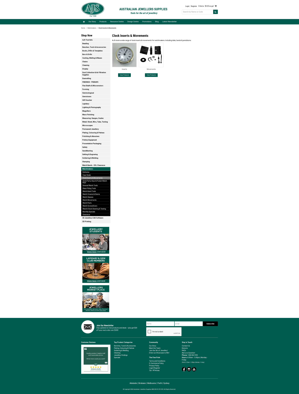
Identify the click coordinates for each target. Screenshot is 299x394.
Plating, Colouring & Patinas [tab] (93, 133)
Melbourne (151, 383)
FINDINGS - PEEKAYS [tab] (90, 82)
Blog (157, 22)
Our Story (92, 22)
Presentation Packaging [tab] (91, 143)
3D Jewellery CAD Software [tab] (92, 218)
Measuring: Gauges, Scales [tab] (93, 118)
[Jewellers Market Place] (95, 298)
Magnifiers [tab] (86, 111)
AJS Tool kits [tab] (87, 40)
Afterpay (156, 370)
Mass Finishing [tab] (88, 115)
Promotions (146, 22)
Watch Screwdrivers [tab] (90, 206)
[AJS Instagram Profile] (189, 369)
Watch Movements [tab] (89, 200)
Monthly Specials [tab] (89, 212)
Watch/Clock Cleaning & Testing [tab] (94, 209)
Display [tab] (85, 69)
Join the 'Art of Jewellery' (158, 350)
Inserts (124, 69)
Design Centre (133, 22)
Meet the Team (154, 348)
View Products (124, 75)
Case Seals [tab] (87, 175)
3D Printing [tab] (86, 221)
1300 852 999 (193, 355)
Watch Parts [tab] (87, 203)
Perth (159, 383)
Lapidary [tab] (85, 104)
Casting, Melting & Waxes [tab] (92, 58)
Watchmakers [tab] (87, 169)
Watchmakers (91, 28)
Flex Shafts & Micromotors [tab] (92, 86)
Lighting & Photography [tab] (91, 107)
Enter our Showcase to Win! (159, 353)
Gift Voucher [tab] (87, 100)
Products (103, 22)
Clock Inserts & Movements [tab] (93, 178)
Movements (151, 69)
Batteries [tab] (86, 172)
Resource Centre (117, 22)
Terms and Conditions (157, 361)
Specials (117, 357)
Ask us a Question (188, 353)
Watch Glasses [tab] (88, 197)
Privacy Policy (154, 366)
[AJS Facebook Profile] (184, 369)
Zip (150, 370)
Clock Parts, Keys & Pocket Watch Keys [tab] (95, 181)
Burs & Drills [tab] (87, 54)
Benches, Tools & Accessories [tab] (94, 47)
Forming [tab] (85, 89)
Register (194, 6)
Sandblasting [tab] (87, 151)
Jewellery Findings (121, 355)
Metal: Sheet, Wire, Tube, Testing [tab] (95, 122)
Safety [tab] (84, 147)
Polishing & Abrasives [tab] (90, 136)
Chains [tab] (85, 62)
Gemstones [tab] (86, 96)
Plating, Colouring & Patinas (124, 348)
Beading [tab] (85, 43)
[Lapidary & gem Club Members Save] (95, 269)
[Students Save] (95, 240)
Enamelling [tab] (86, 78)
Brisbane (142, 383)
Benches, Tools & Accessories (125, 346)
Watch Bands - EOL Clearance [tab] (93, 165)
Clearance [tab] (86, 215)
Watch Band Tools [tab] (89, 191)
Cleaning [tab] (85, 65)
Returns (185, 348)
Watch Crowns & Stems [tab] (91, 194)
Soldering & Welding (121, 350)
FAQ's (184, 350)
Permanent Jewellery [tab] (90, 129)
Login (187, 6)
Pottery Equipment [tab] (89, 140)
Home (84, 21)
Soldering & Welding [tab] (90, 158)
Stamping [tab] (86, 162)
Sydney (166, 383)
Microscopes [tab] (87, 125)
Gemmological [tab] (88, 93)
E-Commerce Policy (156, 363)
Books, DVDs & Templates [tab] (92, 51)
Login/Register (154, 368)
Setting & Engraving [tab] (90, 154)
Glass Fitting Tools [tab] (89, 188)
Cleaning (117, 353)
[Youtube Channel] (194, 369)
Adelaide (133, 383)
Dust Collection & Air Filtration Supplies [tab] (94, 74)
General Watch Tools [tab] (90, 185)
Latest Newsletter (169, 22)
